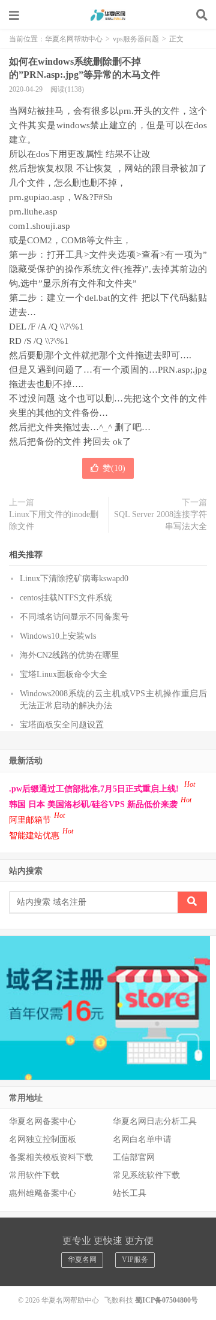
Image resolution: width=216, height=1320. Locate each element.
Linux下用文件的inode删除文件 (53, 520)
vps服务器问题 (136, 39)
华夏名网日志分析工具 (155, 1121)
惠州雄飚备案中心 (42, 1193)
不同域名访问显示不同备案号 (74, 616)
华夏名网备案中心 (42, 1121)
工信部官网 (134, 1157)
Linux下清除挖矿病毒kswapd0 (74, 578)
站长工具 (129, 1193)
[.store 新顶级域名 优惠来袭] (105, 1006)
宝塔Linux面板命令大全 (63, 674)
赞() (114, 468)
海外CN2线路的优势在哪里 (69, 655)
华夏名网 (82, 1259)
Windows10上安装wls (58, 636)
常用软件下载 (34, 1175)
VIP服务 (135, 1259)
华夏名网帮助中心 (108, 15)
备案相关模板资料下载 (51, 1157)
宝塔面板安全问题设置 (62, 724)
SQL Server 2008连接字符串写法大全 (160, 520)
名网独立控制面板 (42, 1139)
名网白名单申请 (142, 1139)
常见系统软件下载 (146, 1175)
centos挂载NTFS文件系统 (66, 597)
